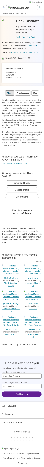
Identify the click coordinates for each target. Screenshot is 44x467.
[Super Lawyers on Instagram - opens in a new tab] (19, 439)
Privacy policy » (27, 458)
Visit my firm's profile (14, 163)
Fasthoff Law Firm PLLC (25, 37)
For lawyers (7, 414)
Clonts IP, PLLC (11, 334)
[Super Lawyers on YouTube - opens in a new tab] (25, 439)
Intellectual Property (8, 13)
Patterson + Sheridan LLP (33, 284)
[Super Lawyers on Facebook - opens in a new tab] (13, 439)
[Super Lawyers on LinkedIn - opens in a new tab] (31, 439)
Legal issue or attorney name (13, 372)
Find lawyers (21, 394)
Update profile (22, 189)
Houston (23, 13)
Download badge (22, 182)
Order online (22, 196)
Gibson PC (33, 309)
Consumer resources (12, 422)
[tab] (9, 93)
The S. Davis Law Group (11, 284)
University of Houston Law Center (24, 52)
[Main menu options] (4, 7)
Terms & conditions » (11, 458)
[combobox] (22, 376)
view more (33, 45)
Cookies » (37, 458)
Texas (17, 13)
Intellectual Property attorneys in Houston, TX (20, 344)
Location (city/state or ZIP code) (14, 382)
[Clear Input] (39, 376)
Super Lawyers (9, 405)
